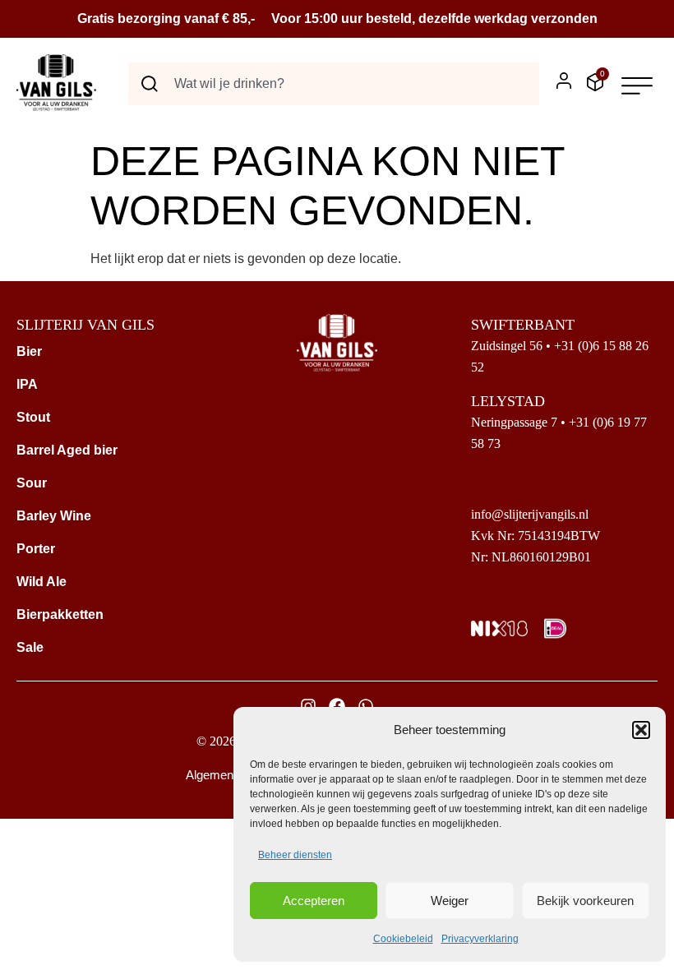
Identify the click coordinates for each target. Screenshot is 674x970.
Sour (31, 483)
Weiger (450, 901)
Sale (30, 647)
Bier (29, 351)
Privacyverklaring (480, 939)
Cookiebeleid (403, 939)
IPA (27, 384)
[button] (641, 730)
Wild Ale (41, 582)
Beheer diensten (295, 855)
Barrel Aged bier (67, 450)
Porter (35, 549)
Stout (33, 417)
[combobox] (333, 83)
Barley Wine (53, 516)
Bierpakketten (60, 614)
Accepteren (313, 901)
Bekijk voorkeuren (585, 901)
